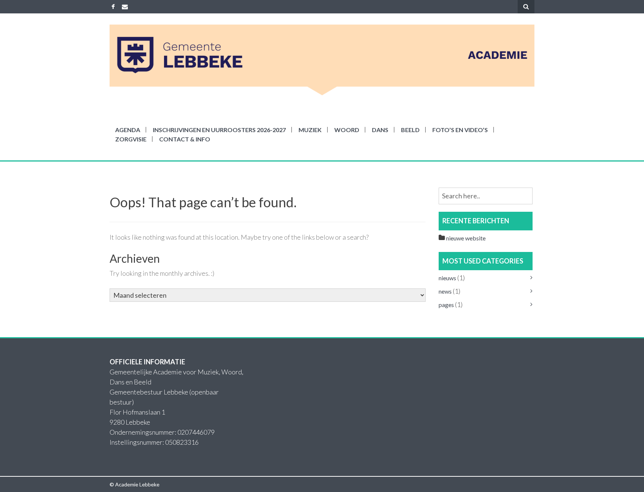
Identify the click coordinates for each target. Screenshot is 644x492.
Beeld (410, 129)
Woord (346, 129)
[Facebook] (113, 6)
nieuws (447, 277)
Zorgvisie (130, 139)
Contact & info (184, 139)
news (445, 291)
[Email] (125, 6)
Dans (380, 129)
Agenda (127, 129)
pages (446, 304)
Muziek (310, 129)
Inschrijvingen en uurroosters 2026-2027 (219, 129)
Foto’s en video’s (460, 129)
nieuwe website (466, 238)
